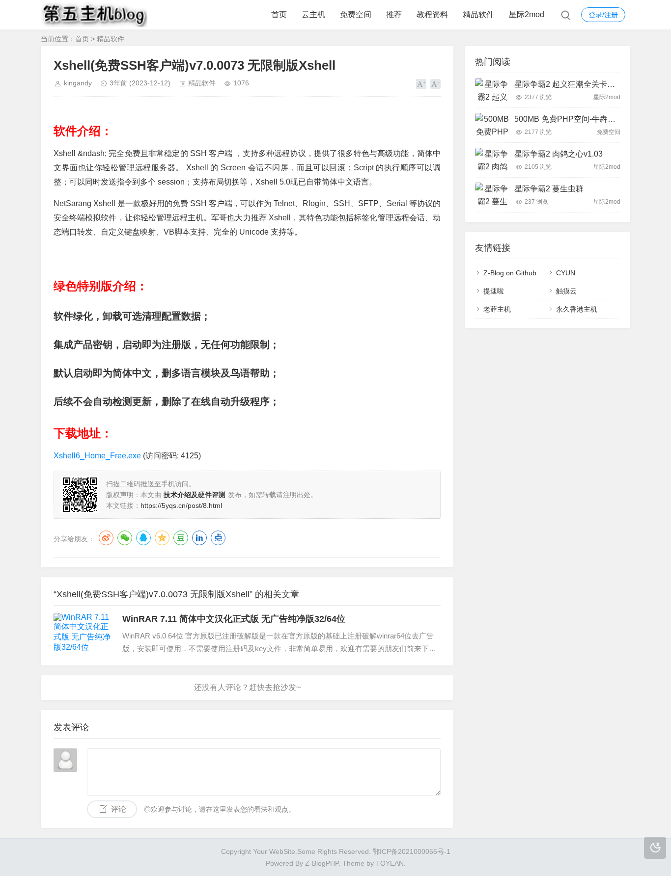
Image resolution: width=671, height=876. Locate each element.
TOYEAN (390, 863)
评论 (118, 809)
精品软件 (478, 14)
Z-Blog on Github (509, 273)
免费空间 (355, 14)
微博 (106, 538)
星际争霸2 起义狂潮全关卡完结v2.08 (578, 84)
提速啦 (493, 291)
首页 (279, 14)
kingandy (78, 83)
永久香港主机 (576, 309)
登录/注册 (603, 15)
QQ (143, 538)
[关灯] (655, 848)
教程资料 (432, 14)
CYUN (565, 273)
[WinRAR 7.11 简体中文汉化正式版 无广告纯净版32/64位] (83, 633)
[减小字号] (435, 84)
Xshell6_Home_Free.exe (97, 455)
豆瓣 (180, 538)
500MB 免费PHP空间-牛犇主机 (568, 119)
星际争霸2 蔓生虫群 (549, 189)
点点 (218, 538)
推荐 (394, 14)
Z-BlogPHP (321, 863)
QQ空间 (162, 538)
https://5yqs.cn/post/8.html (181, 505)
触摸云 (566, 291)
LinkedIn (199, 538)
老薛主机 (497, 309)
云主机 (313, 14)
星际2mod (526, 14)
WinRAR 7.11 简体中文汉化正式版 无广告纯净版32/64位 (233, 619)
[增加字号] (421, 84)
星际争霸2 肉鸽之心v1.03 (558, 154)
